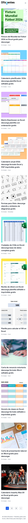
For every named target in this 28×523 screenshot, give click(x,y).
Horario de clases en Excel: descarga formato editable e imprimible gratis (13, 412)
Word (9, 375)
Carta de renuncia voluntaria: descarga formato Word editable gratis (13, 370)
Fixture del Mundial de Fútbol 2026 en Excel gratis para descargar (13, 39)
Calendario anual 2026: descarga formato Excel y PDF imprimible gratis (12, 164)
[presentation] (14, 21)
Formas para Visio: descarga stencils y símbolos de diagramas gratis (13, 206)
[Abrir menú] (25, 3)
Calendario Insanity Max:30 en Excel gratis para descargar (12, 495)
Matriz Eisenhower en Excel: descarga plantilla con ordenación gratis (13, 123)
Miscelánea (10, 211)
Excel (9, 45)
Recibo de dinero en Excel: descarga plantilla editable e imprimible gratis (13, 289)
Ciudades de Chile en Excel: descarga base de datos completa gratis (13, 248)
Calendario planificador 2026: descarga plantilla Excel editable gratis (13, 81)
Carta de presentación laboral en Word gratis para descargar (14, 453)
